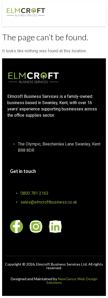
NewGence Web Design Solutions (72, 281)
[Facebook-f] (16, 226)
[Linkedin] (55, 226)
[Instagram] (35, 226)
